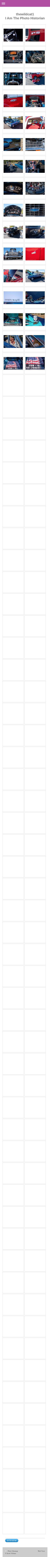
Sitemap (15, 1551)
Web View (41, 1551)
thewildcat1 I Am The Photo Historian (25, 16)
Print (9, 1551)
